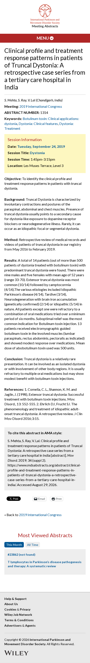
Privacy (25, 609)
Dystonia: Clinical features (38, 123)
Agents (30, 625)
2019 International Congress (40, 106)
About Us (11, 604)
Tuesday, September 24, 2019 (41, 146)
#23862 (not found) (21, 554)
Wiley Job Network (18, 614)
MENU (43, 37)
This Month (14, 545)
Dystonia (37, 153)
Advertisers (13, 625)
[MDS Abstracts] (45, 27)
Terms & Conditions (19, 620)
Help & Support (15, 599)
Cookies (10, 609)
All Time (32, 545)
